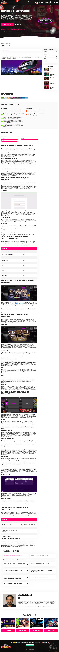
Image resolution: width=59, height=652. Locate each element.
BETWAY (45, 60)
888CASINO (46, 61)
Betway (32, 628)
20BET (45, 54)
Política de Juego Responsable (52, 646)
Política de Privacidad (53, 647)
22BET (45, 56)
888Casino (18, 628)
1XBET (45, 58)
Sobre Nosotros (52, 643)
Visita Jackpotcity (7, 24)
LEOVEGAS (46, 51)
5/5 (4, 31)
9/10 (18, 136)
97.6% (10, 31)
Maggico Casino (5, 628)
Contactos (51, 644)
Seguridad (3, 138)
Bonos (22, 138)
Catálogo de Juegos (53, 648)
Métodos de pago (24, 136)
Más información (8, 630)
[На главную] (6, 646)
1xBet (45, 628)
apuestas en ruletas (19, 303)
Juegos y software (4, 136)
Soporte (2, 140)
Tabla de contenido (6, 50)
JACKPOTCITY (46, 53)
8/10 (18, 138)
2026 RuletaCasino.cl (30, 649)
